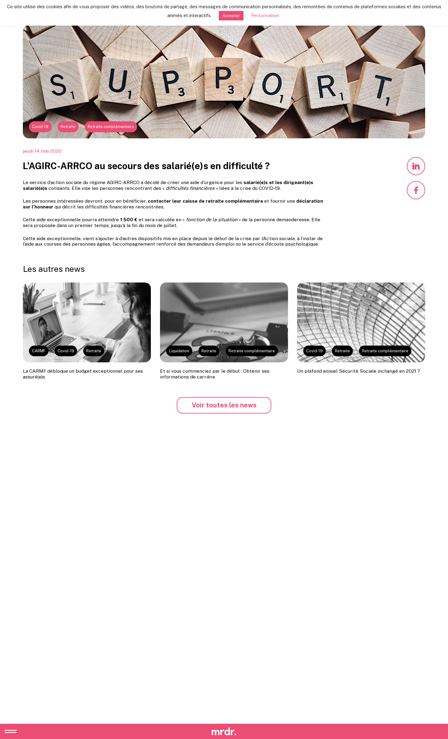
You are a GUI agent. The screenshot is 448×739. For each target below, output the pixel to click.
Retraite (68, 126)
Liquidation (179, 351)
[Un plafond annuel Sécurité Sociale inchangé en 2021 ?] (361, 322)
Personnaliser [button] (265, 15)
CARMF (38, 351)
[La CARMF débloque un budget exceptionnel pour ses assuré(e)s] (87, 322)
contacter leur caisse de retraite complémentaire (205, 201)
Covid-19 (40, 126)
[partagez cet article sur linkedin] (416, 166)
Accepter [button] (231, 15)
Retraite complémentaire (111, 126)
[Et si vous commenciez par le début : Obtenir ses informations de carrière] (224, 322)
